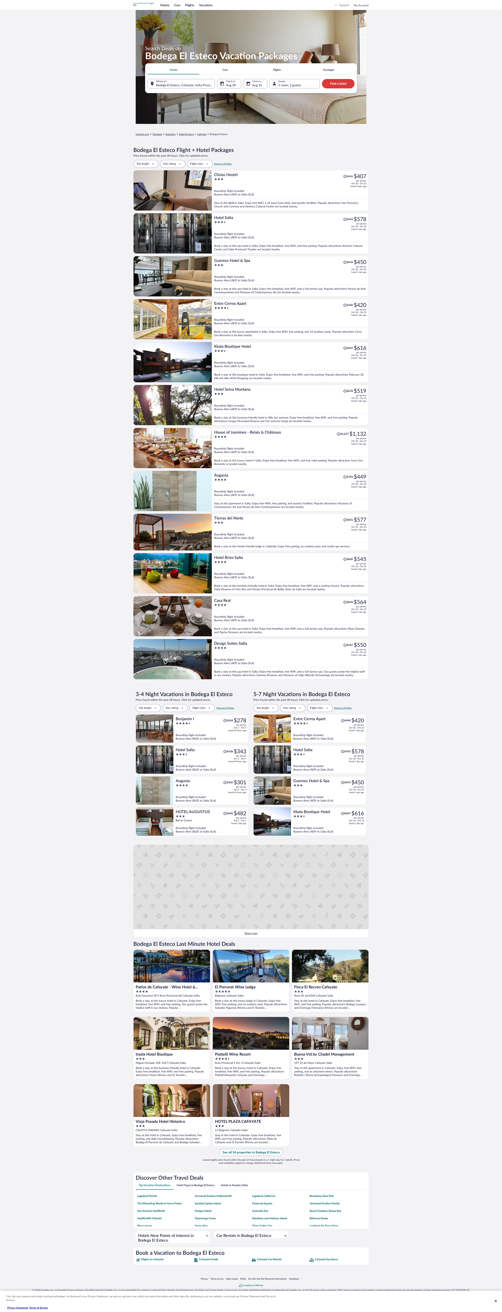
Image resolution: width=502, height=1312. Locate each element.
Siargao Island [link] (203, 1211)
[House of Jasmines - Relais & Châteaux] (290, 448)
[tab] (173, 70)
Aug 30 (231, 85)
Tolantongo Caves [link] (205, 1218)
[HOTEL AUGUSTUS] (211, 821)
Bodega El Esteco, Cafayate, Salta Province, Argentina (185, 85)
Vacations (206, 5)
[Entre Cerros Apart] (290, 319)
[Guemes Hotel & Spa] (290, 276)
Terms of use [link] (217, 1278)
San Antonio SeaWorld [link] (151, 1211)
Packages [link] (157, 134)
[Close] (495, 1301)
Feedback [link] (294, 1278)
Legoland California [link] (263, 1196)
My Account (361, 5)
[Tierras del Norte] (290, 532)
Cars (177, 5)
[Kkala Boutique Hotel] (290, 362)
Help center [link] (232, 1278)
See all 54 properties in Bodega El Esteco (251, 1152)
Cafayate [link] (201, 134)
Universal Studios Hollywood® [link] (213, 1196)
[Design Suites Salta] (290, 659)
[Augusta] (290, 491)
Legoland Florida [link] (147, 1196)
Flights (189, 5)
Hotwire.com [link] (142, 134)
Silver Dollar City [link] (262, 1226)
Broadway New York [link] (322, 1196)
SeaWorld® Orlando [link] (149, 1218)
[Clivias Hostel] (290, 190)
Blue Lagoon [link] (144, 1226)
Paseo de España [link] (262, 1203)
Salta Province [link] (186, 134)
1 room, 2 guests (289, 85)
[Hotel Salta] (290, 233)
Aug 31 (257, 85)
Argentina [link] (171, 134)
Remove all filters (223, 164)
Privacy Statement (17, 1308)
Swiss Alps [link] (201, 1226)
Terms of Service (38, 1308)
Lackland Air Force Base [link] (324, 1226)
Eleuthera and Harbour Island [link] (269, 1218)
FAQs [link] (243, 1278)
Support (344, 5)
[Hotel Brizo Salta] (290, 573)
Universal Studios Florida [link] (325, 1203)
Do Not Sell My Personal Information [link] (267, 1278)
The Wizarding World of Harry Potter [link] (159, 1203)
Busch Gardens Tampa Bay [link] (325, 1211)
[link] (164, 1260)
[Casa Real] (290, 616)
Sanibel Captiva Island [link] (208, 1203)
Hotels (164, 5)
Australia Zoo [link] (260, 1211)
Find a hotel (338, 83)
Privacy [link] (204, 1278)
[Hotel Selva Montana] (290, 405)
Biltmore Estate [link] (319, 1218)
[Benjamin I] (211, 728)
